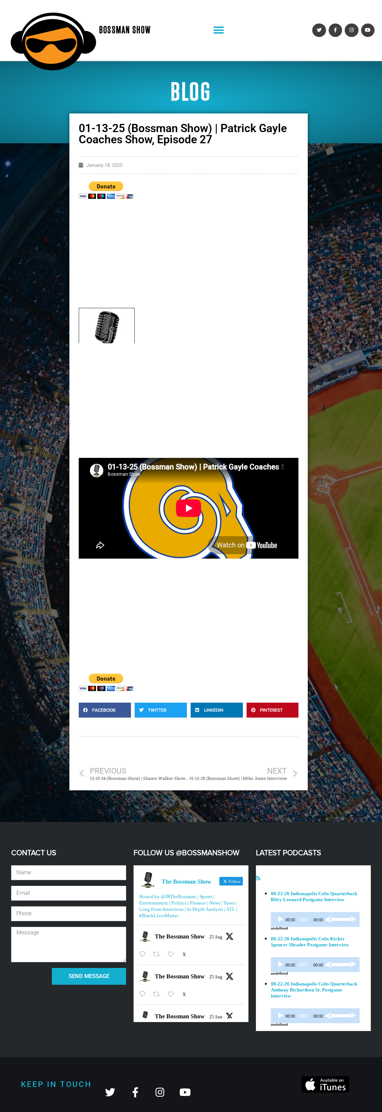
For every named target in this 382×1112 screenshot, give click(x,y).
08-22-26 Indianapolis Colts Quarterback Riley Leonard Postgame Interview (314, 896)
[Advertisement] (188, 255)
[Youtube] (368, 30)
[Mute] (329, 919)
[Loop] (353, 919)
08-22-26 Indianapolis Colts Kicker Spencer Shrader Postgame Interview (310, 941)
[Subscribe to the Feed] (258, 878)
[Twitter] (319, 30)
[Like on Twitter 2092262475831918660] (173, 954)
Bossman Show (125, 30)
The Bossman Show (180, 936)
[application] (315, 919)
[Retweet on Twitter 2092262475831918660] (158, 954)
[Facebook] (335, 30)
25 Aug (215, 937)
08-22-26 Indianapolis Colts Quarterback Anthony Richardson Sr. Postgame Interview (314, 990)
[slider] (339, 918)
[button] (218, 30)
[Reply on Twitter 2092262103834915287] (144, 994)
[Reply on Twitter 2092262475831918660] (144, 954)
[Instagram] (351, 30)
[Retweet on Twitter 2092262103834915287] (158, 994)
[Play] (280, 919)
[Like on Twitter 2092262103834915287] (173, 994)
